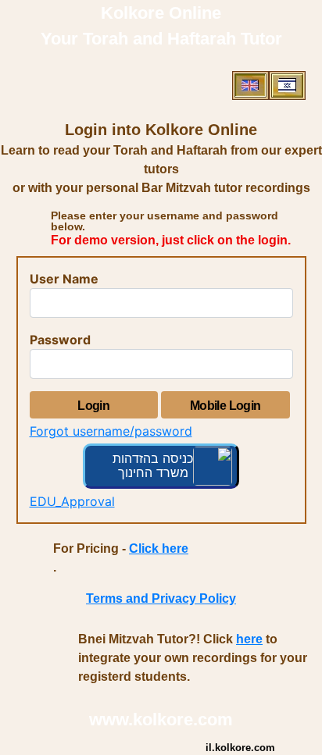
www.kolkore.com (161, 719)
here (249, 639)
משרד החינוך (153, 472)
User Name (64, 279)
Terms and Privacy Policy (161, 598)
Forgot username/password (111, 431)
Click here (158, 548)
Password (60, 339)
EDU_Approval (72, 501)
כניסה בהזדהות (153, 458)
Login (93, 405)
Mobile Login (225, 405)
